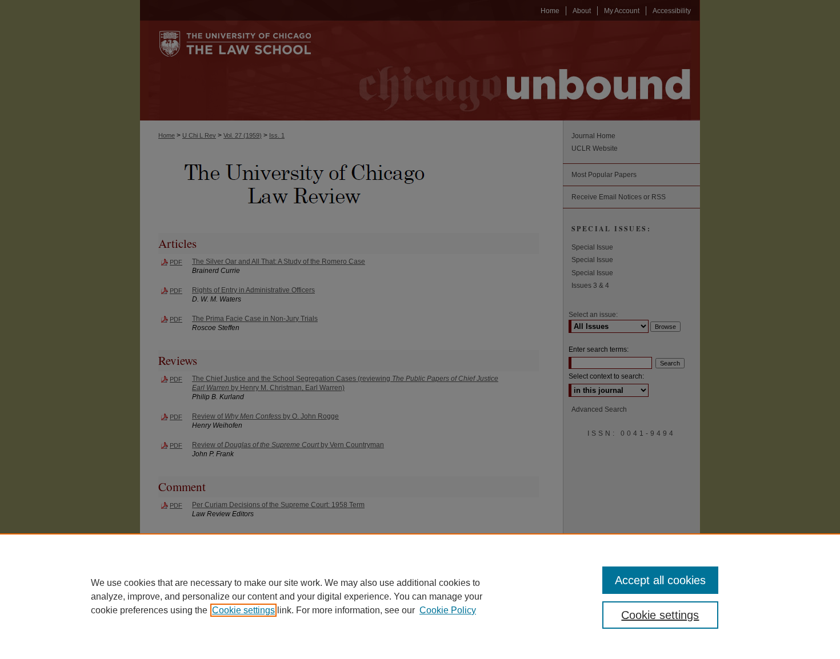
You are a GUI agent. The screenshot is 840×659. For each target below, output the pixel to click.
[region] (420, 596)
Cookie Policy (447, 610)
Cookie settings (243, 610)
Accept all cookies (660, 580)
